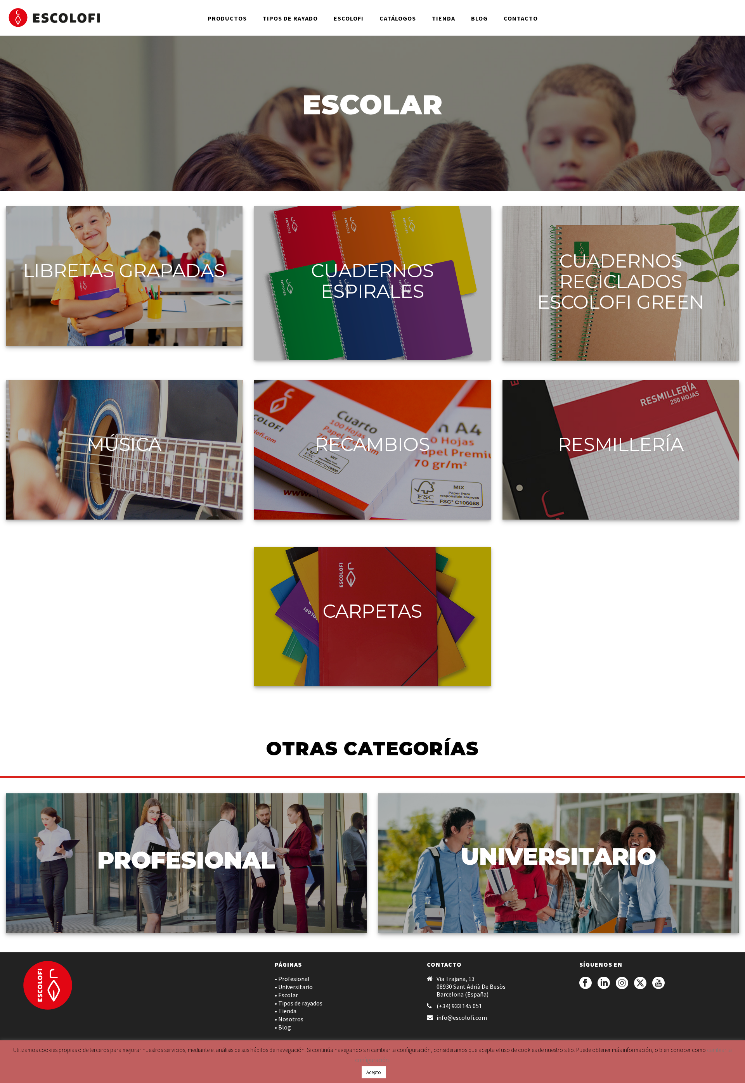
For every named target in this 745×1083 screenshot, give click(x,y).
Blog (479, 18)
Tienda (443, 18)
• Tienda (285, 1011)
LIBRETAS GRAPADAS (124, 270)
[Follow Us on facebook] (585, 983)
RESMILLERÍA (621, 444)
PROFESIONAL (186, 860)
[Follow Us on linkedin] (604, 983)
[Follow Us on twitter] (640, 983)
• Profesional (292, 979)
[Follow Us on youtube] (658, 983)
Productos (227, 18)
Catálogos (397, 18)
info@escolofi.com (462, 1017)
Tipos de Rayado (290, 18)
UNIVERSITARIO (559, 856)
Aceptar (485, 1070)
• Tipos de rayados (298, 1003)
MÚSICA (124, 444)
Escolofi (349, 18)
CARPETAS (372, 611)
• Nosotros (289, 1019)
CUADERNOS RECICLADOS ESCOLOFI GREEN (620, 281)
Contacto (521, 18)
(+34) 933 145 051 (459, 1005)
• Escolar (286, 995)
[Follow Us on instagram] (622, 983)
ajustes (430, 1074)
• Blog (283, 1027)
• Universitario (294, 987)
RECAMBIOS (372, 444)
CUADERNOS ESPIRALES (372, 280)
